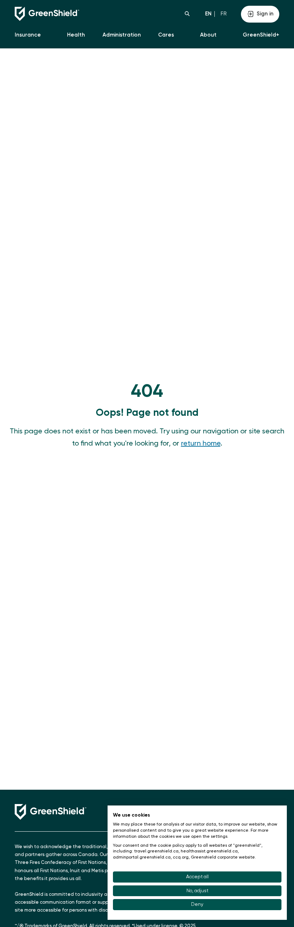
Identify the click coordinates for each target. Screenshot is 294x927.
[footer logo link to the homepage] (50, 812)
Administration (122, 35)
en (208, 13)
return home (200, 443)
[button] (187, 14)
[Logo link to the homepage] (81, 14)
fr (223, 13)
